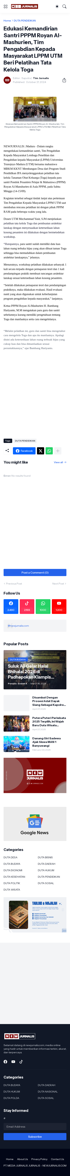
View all (58, 462)
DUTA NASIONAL (48, 1091)
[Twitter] (40, 450)
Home (7, 20)
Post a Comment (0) (35, 572)
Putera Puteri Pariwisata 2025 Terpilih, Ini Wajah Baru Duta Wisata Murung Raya (49, 721)
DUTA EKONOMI (13, 870)
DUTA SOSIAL (46, 883)
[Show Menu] (5, 6)
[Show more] (57, 450)
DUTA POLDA (11, 1098)
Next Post (58, 583)
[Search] (64, 6)
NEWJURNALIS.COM (54, 1165)
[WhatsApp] (49, 450)
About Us (22, 1159)
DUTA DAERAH (46, 863)
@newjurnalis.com (18, 625)
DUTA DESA (10, 857)
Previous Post (14, 583)
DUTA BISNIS (45, 857)
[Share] (62, 80)
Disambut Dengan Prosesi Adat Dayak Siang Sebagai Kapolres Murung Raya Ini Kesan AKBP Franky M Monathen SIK (48, 701)
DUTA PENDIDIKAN (25, 20)
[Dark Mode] (57, 6)
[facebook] (5, 1061)
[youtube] (13, 1061)
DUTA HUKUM (46, 870)
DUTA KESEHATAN (14, 876)
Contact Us (57, 1159)
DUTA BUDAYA (12, 863)
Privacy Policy (39, 1159)
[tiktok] (21, 1061)
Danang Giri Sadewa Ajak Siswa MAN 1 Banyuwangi (46, 741)
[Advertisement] (35, 398)
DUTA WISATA (12, 889)
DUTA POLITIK (12, 883)
